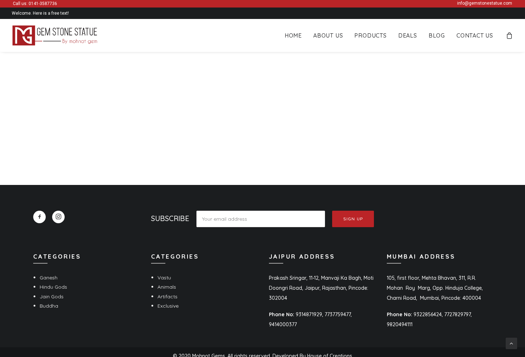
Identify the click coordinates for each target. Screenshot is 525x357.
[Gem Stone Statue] (55, 35)
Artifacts (168, 296)
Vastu (164, 277)
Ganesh (49, 277)
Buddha (49, 306)
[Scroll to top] (511, 343)
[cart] (509, 35)
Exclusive (168, 306)
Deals (407, 35)
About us (328, 35)
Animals (167, 287)
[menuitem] (293, 35)
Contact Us (474, 35)
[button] (39, 217)
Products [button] (370, 35)
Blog (437, 35)
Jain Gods (52, 296)
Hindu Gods (53, 287)
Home (293, 35)
